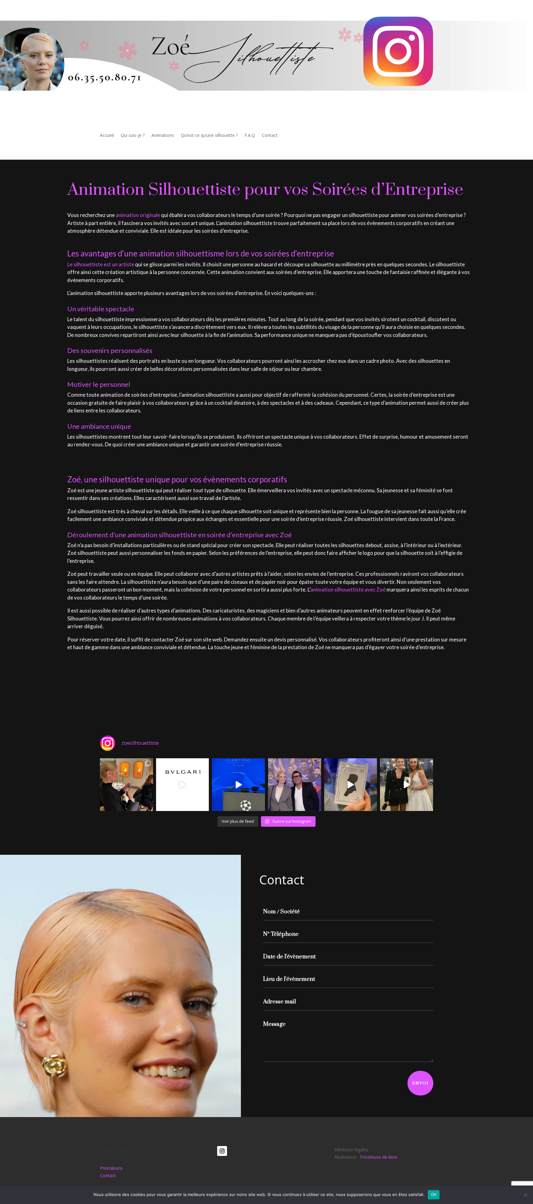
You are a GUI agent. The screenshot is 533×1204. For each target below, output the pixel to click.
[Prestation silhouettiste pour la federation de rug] (350, 784)
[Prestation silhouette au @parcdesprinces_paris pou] (238, 784)
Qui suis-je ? (133, 135)
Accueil (107, 135)
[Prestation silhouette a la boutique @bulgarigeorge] (182, 784)
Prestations (111, 1168)
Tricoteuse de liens (378, 1157)
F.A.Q (250, 135)
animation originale (138, 215)
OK (434, 1194)
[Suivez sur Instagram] (222, 1151)
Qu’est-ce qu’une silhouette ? (209, 135)
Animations (162, 135)
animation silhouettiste (337, 589)
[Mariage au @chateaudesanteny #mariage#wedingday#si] (406, 784)
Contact (270, 135)
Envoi (420, 1083)
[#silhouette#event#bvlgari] (126, 784)
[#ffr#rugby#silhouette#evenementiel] (294, 784)
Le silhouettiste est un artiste (100, 264)
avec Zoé (375, 589)
